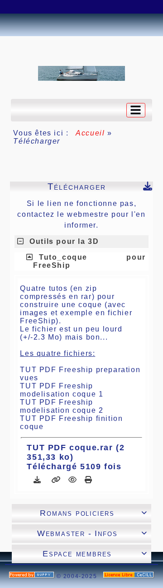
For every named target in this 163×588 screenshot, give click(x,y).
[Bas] (61, 7)
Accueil (90, 133)
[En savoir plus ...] (128, 576)
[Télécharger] (39, 480)
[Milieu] (38, 7)
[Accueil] (81, 73)
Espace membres (95, 553)
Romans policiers (93, 513)
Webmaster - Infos (92, 533)
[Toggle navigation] (135, 110)
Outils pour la (64, 241)
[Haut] (16, 7)
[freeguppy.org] (33, 576)
